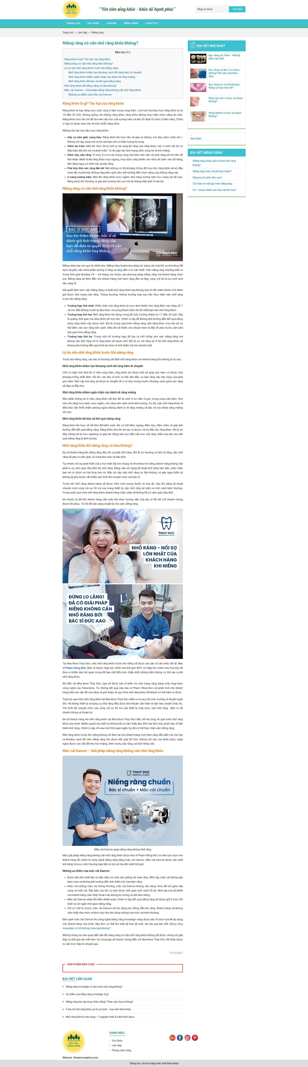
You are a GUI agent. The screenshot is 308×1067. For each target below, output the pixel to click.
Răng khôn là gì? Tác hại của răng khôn (87, 59)
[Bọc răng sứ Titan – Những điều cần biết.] (198, 59)
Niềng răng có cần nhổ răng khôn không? (88, 63)
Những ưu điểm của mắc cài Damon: (90, 94)
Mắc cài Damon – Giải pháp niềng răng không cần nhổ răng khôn (102, 90)
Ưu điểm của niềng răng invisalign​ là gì (87, 994)
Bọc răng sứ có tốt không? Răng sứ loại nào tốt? (224, 86)
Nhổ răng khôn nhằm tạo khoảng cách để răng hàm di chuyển (104, 72)
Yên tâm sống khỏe (73, 9)
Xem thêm (196, 138)
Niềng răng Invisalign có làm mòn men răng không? (94, 986)
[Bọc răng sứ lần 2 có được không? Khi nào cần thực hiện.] (198, 74)
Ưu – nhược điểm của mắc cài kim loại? (214, 189)
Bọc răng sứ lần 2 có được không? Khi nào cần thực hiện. (224, 73)
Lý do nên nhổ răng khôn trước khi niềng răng (91, 68)
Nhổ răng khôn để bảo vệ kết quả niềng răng (94, 81)
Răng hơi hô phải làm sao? (207, 177)
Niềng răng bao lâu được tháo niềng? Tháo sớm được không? (99, 1001)
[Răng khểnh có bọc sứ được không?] (198, 117)
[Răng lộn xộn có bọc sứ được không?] (198, 102)
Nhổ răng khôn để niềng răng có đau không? (90, 85)
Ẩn (128, 52)
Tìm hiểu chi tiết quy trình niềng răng (212, 183)
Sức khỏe (117, 1040)
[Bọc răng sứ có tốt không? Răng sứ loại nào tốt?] (198, 88)
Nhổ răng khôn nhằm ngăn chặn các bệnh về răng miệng (101, 76)
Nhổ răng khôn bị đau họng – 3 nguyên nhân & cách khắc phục (100, 1016)
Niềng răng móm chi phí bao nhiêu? (212, 171)
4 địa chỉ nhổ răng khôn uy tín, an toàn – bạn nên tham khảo (98, 1009)
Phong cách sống (121, 1050)
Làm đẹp (117, 1045)
